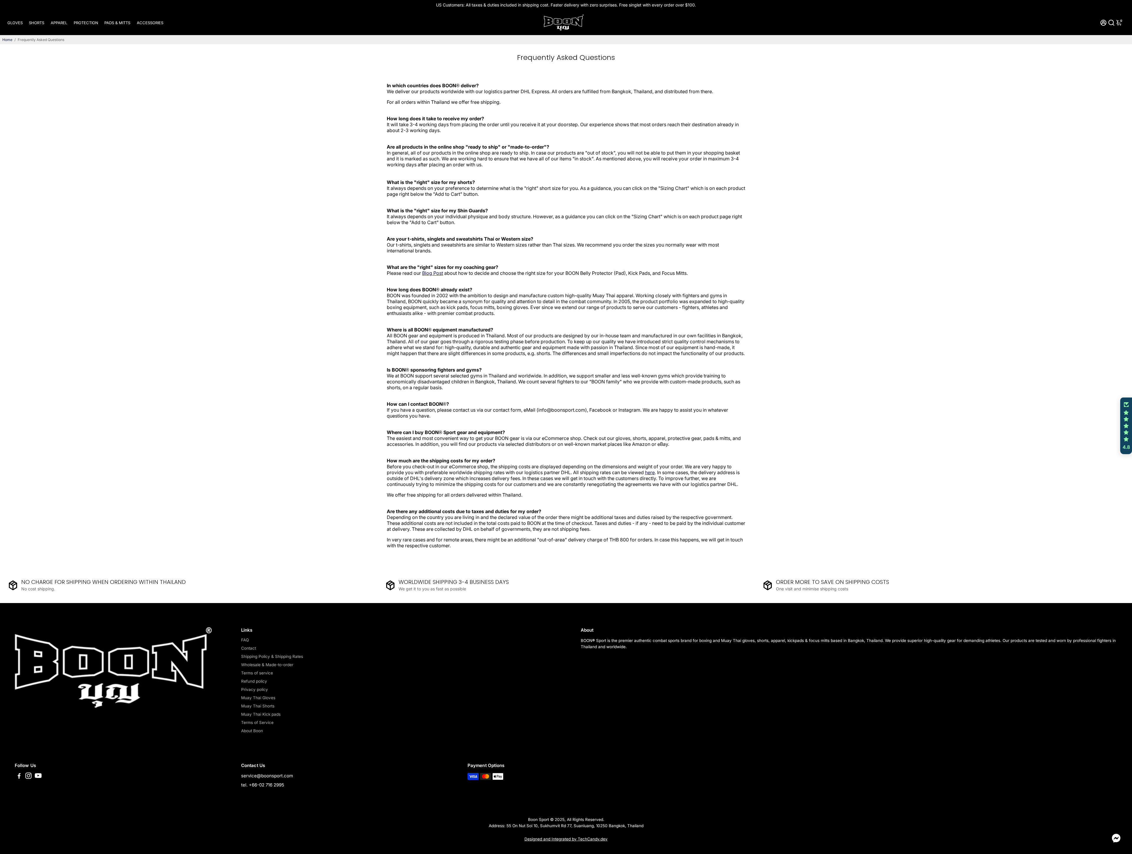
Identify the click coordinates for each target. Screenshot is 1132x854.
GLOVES (15, 22)
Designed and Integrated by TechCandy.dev (566, 839)
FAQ (245, 640)
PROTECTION (86, 22)
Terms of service (257, 673)
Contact (248, 648)
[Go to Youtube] (38, 776)
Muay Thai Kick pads (261, 714)
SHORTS (36, 22)
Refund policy (254, 681)
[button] (1126, 426)
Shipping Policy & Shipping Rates (272, 656)
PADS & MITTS (117, 22)
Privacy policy (254, 689)
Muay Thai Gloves (258, 697)
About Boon (252, 730)
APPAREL (59, 22)
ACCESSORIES (150, 22)
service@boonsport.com (267, 776)
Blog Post (432, 273)
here (650, 472)
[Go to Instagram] (28, 776)
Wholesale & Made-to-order (267, 664)
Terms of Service (257, 722)
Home (7, 39)
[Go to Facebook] (19, 776)
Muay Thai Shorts (257, 706)
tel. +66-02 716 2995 (262, 785)
